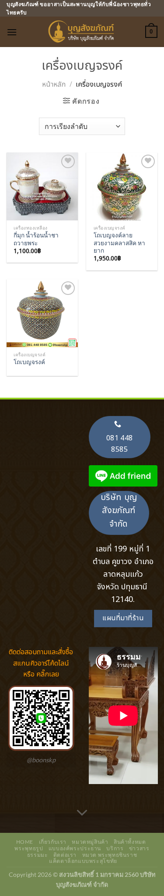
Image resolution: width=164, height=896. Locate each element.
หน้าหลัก (54, 84)
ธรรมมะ (37, 855)
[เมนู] (12, 32)
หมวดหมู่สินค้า (90, 842)
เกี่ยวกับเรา (53, 842)
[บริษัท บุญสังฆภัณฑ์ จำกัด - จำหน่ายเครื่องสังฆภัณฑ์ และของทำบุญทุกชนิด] (82, 32)
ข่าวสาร (139, 848)
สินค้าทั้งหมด (130, 842)
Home (24, 842)
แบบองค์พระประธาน (75, 848)
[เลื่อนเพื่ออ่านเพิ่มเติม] (82, 813)
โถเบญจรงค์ (29, 361)
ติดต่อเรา (65, 855)
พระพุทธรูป (28, 848)
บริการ (114, 848)
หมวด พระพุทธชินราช (109, 855)
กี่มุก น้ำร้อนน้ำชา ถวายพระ (36, 239)
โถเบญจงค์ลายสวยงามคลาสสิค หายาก (119, 243)
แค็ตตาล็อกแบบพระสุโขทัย (83, 861)
